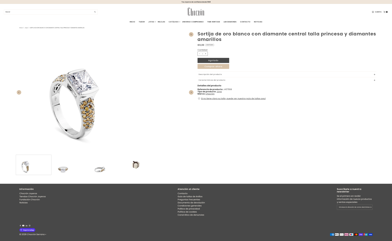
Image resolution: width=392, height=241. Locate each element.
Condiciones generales (190, 205)
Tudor (142, 22)
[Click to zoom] (191, 34)
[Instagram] (29, 225)
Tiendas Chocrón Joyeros (32, 196)
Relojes (161, 22)
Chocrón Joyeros (28, 193)
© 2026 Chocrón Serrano (32, 234)
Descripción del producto (210, 74)
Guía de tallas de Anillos (190, 196)
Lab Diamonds (230, 22)
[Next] (191, 92)
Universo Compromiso (193, 22)
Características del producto (212, 80)
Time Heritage (213, 22)
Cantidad (202, 50)
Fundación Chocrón (29, 199)
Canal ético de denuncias (191, 214)
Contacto (245, 22)
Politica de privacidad (189, 208)
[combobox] (51, 11)
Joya (26, 28)
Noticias (258, 22)
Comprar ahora (213, 66)
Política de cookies (187, 211)
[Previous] (19, 92)
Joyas (151, 22)
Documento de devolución (191, 202)
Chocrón (209, 93)
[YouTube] (23, 225)
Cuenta (378, 12)
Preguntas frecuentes (189, 199)
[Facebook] (20, 225)
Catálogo (174, 22)
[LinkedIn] (26, 225)
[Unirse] (370, 207)
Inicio (132, 22)
